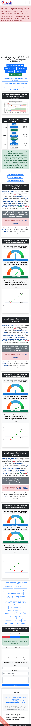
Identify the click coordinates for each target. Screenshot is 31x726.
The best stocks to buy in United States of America (15, 84)
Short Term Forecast (15, 74)
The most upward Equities (15, 180)
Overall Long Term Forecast (15, 65)
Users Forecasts (20, 71)
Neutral (15, 636)
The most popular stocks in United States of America (15, 79)
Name (15, 665)
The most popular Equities (15, 174)
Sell (6, 636)
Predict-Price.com (22, 725)
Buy (24, 636)
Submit (15, 685)
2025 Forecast (9, 71)
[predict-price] (6, 3)
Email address (15, 670)
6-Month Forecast (10, 68)
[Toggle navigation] (28, 2)
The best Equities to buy (15, 177)
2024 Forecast (22, 68)
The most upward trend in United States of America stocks (15, 88)
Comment (15, 676)
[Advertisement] (15, 39)
